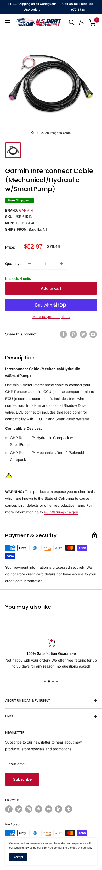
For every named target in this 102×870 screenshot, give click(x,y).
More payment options (51, 317)
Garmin (26, 210)
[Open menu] (7, 22)
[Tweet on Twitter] (83, 334)
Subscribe (22, 779)
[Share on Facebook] (63, 334)
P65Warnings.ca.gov (61, 512)
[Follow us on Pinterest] (38, 809)
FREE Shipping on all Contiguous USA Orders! (32, 6)
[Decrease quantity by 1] (29, 263)
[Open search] (72, 22)
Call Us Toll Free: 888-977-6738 (78, 6)
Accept (18, 857)
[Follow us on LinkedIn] (58, 809)
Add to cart (51, 288)
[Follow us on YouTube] (48, 809)
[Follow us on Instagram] (28, 809)
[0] (92, 22)
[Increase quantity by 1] (61, 263)
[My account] (81, 22)
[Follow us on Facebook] (9, 809)
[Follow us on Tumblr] (68, 809)
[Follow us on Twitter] (18, 809)
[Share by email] (93, 334)
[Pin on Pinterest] (73, 334)
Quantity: (13, 264)
